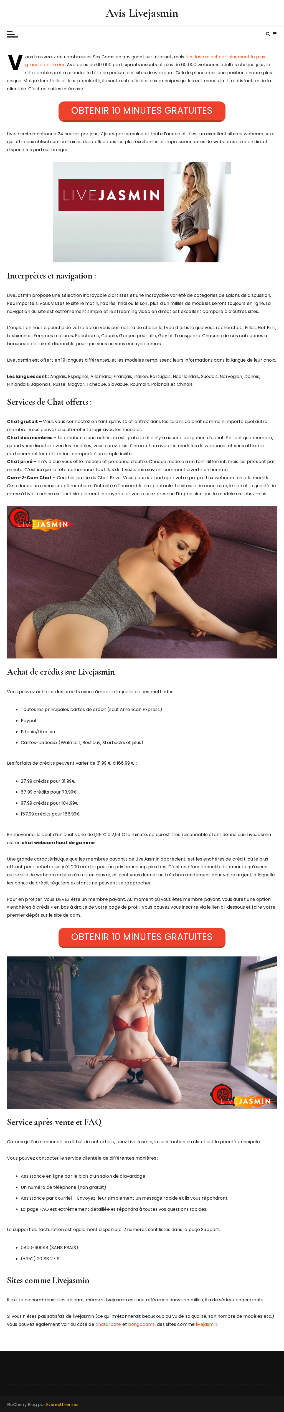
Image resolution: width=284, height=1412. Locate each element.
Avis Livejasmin (142, 13)
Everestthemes (62, 1404)
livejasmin (206, 1324)
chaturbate (108, 1324)
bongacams (141, 1324)
